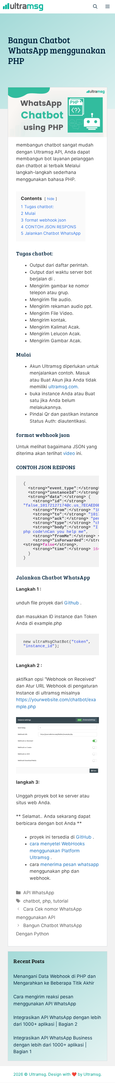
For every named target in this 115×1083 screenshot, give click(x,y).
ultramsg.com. (63, 386)
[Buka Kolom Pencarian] (95, 6)
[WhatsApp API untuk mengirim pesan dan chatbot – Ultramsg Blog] (23, 6)
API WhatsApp (38, 892)
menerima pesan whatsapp (69, 864)
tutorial (60, 901)
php (47, 901)
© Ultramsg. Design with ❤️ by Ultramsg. (63, 1074)
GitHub (83, 837)
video (69, 453)
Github (71, 602)
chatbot (31, 901)
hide (50, 199)
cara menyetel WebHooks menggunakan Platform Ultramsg (57, 850)
